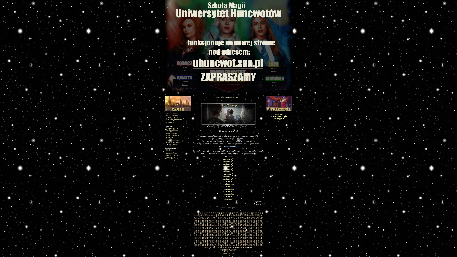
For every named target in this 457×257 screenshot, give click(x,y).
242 (196, 228)
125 (206, 220)
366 (210, 237)
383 (199, 238)
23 (253, 213)
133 (234, 220)
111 (227, 218)
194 (237, 224)
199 (254, 224)
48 (253, 214)
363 (199, 237)
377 (247, 237)
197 (247, 224)
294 (237, 231)
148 (216, 221)
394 (237, 238)
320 (258, 233)
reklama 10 (227, 181)
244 (203, 228)
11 (220, 213)
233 (234, 227)
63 (225, 216)
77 (195, 217)
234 (237, 227)
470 (223, 244)
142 (196, 221)
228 (216, 227)
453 (234, 243)
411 (227, 240)
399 (254, 238)
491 (227, 246)
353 (234, 236)
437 (247, 241)
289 (220, 231)
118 (251, 218)
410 (223, 240)
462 (196, 244)
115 (241, 218)
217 (247, 226)
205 (206, 226)
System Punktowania (172, 135)
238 (251, 227)
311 (227, 233)
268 (216, 230)
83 (211, 217)
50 (258, 214)
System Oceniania (171, 133)
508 (227, 247)
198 (251, 224)
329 (220, 234)
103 (199, 218)
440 (258, 241)
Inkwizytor (169, 150)
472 (230, 244)
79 (200, 217)
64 (228, 216)
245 (206, 228)
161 (261, 221)
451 (227, 243)
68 (239, 216)
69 (242, 216)
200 (258, 224)
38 (225, 214)
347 (213, 236)
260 (258, 228)
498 (251, 246)
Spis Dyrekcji (170, 152)
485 (206, 246)
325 (206, 234)
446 (210, 243)
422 (196, 241)
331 (227, 234)
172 (230, 223)
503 (210, 247)
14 (228, 213)
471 (227, 244)
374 (237, 237)
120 (258, 218)
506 (221, 247)
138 (251, 220)
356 (244, 236)
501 (261, 246)
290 (223, 231)
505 (217, 247)
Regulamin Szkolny (172, 130)
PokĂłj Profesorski (172, 115)
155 (241, 221)
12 (223, 213)
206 (210, 226)
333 (234, 234)
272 (230, 230)
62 (223, 216)
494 (237, 246)
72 (250, 216)
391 (227, 238)
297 (247, 231)
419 (254, 240)
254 (237, 228)
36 (220, 214)
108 (216, 218)
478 (251, 244)
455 (241, 243)
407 (213, 240)
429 (220, 241)
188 (216, 224)
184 (203, 224)
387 (213, 238)
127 (213, 220)
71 (247, 216)
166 (210, 223)
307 (213, 233)
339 (254, 234)
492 (230, 246)
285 (206, 231)
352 (230, 236)
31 (206, 214)
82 (208, 217)
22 (250, 213)
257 (247, 228)
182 (196, 224)
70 (245, 216)
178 (251, 223)
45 (245, 214)
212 (230, 226)
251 (227, 228)
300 (258, 231)
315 (241, 233)
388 (216, 238)
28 (198, 214)
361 (261, 236)
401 (261, 238)
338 (251, 234)
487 (213, 246)
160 (258, 221)
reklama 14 (227, 191)
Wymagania (169, 137)
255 (241, 228)
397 (247, 238)
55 (204, 216)
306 (210, 233)
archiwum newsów (238, 247)
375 (241, 237)
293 (234, 231)
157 (247, 221)
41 (234, 214)
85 (217, 217)
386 (210, 238)
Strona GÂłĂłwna (171, 114)
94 (241, 217)
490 (223, 246)
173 (234, 223)
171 (227, 223)
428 (216, 241)
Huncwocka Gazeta (172, 117)
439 (254, 241)
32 (209, 214)
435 (241, 241)
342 (196, 236)
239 (254, 227)
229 (220, 227)
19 (242, 213)
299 (254, 231)
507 (224, 247)
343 (199, 236)
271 (227, 230)
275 (241, 230)
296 (244, 231)
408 (216, 240)
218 (251, 226)
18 (239, 213)
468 (216, 244)
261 (261, 228)
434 (237, 241)
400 (258, 238)
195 (241, 224)
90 (230, 217)
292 (230, 231)
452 (230, 243)
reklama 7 (228, 174)
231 (227, 227)
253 (234, 228)
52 (195, 216)
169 (220, 223)
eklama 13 (228, 189)
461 (261, 243)
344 (203, 236)
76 (261, 216)
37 (223, 214)
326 (210, 234)
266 (210, 230)
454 (237, 243)
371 (227, 237)
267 (213, 230)
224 (203, 227)
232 (230, 227)
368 (216, 237)
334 (237, 234)
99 (255, 217)
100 (258, 217)
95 (244, 217)
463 (199, 244)
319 (254, 233)
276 (244, 230)
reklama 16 (227, 196)
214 (237, 226)
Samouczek (169, 139)
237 (247, 227)
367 (213, 237)
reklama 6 (227, 171)
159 (254, 221)
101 (262, 217)
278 (251, 230)
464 (203, 244)
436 (244, 241)
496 (244, 246)
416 (244, 240)
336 (244, 234)
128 (216, 220)
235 (241, 227)
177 (247, 223)
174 (237, 223)
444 (203, 243)
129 (220, 220)
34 (215, 214)
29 (201, 214)
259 (254, 228)
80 (203, 217)
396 (244, 238)
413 (234, 240)
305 (206, 233)
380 (258, 237)
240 (258, 227)
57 (209, 216)
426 (210, 241)
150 (223, 221)
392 (230, 238)
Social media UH (171, 123)
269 (220, 230)
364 (203, 237)
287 (213, 231)
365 (206, 237)
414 (237, 240)
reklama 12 (227, 186)
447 (213, 243)
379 (254, 237)
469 (220, 244)
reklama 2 (227, 161)
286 (210, 231)
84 (214, 217)
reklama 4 (227, 166)
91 (233, 217)
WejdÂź (279, 120)
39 (228, 214)
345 (206, 236)
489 (220, 246)
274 (237, 230)
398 (251, 238)
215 (241, 226)
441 (261, 241)
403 (199, 240)
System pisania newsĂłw (173, 142)
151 (227, 221)
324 (203, 234)
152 (230, 221)
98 (252, 217)
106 (210, 218)
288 (216, 231)
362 (196, 237)
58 (212, 216)
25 (259, 213)
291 (227, 231)
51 (261, 214)
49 (256, 214)
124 (203, 220)
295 (241, 231)
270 (223, 230)
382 (196, 238)
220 (258, 226)
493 (234, 246)
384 (203, 238)
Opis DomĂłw (170, 128)
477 (247, 244)
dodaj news (248, 247)
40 (231, 214)
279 (254, 230)
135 (241, 220)
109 (220, 218)
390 (223, 238)
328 (216, 234)
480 (258, 244)
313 (234, 233)
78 (197, 217)
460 (258, 243)
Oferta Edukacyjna (172, 132)
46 (247, 214)
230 (223, 227)
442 (196, 243)
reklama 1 (227, 159)
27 (195, 214)
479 (254, 244)
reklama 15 (227, 194)
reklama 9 (227, 179)
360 (258, 236)
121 (261, 218)
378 (251, 237)
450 (223, 243)
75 (258, 216)
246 (210, 228)
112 (230, 218)
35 (217, 214)
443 (199, 243)
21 (248, 213)
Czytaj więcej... (224, 207)
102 (196, 218)
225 (206, 227)
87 (222, 217)
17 (237, 213)
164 (203, 223)
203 (199, 226)
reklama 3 (227, 164)
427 (213, 241)
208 (216, 226)
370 (223, 237)
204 (203, 226)
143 (199, 221)
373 (234, 237)
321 (261, 233)
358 (251, 236)
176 (244, 223)
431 (227, 241)
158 (251, 221)
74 (256, 216)
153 (234, 221)
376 (244, 237)
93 (238, 217)
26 (261, 213)
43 (239, 214)
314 (237, 233)
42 (236, 214)
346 (210, 236)
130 (223, 220)
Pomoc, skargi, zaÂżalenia (174, 119)
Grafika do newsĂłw (172, 141)
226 (210, 227)
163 (199, 223)
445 (206, 243)
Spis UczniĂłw (170, 157)
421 (261, 240)
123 (199, 220)
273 (234, 230)
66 (234, 216)
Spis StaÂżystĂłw (171, 159)
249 (220, 228)
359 (254, 236)
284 (203, 231)
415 (241, 240)
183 (199, 224)
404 (203, 240)
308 (216, 233)
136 (244, 220)
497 (247, 246)
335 (241, 234)
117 (247, 218)
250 (223, 228)
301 (261, 231)
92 (236, 217)
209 (220, 226)
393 (234, 238)
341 (261, 234)
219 (254, 226)
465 (206, 244)
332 (230, 234)
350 (223, 236)
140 (258, 220)
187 (213, 224)
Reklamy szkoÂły (171, 144)
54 (201, 216)
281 (261, 230)
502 (207, 247)
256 (244, 228)
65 (231, 216)
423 (199, 241)
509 (231, 247)
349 (220, 236)
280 (258, 230)
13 (226, 213)
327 (213, 234)
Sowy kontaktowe (171, 121)
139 (254, 220)
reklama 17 (228, 199)
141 (261, 220)
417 (247, 240)
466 (210, 244)
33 (212, 214)
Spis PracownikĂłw (172, 155)
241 (261, 227)
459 (254, 243)
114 (237, 218)
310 (223, 233)
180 (258, 223)
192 (230, 224)
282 (196, 231)
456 (244, 243)
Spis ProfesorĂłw (171, 153)
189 (220, 224)
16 (234, 213)
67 (236, 216)
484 (203, 246)
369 (220, 237)
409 (220, 240)
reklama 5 (227, 169)
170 (223, 223)
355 (241, 236)
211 (227, 226)
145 (206, 221)
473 (234, 244)
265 (206, 230)
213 (234, 226)
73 (253, 216)
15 (231, 213)
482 (196, 246)
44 (242, 214)
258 (251, 228)
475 (241, 244)
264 (203, 230)
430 (223, 241)
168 (216, 223)
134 (237, 220)
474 (237, 244)
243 (199, 228)
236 (244, 227)
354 (237, 236)
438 (251, 241)
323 (199, 234)
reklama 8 (227, 176)
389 (220, 238)
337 (247, 234)
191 (227, 224)
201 (261, 224)
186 (210, 224)
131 (227, 220)
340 (258, 234)
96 (247, 217)
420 (258, 240)
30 (204, 214)
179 (254, 223)
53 (198, 216)
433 (234, 241)
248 (216, 228)
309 (220, 233)
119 (254, 218)
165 (206, 223)
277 (247, 230)
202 (196, 226)
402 (196, 240)
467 (213, 244)
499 (254, 246)
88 (225, 217)
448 (216, 243)
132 (230, 220)
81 (206, 217)
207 (213, 226)
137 (247, 220)
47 (250, 214)
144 (203, 221)
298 (251, 231)
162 (196, 223)
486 (210, 246)
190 (223, 224)
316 (244, 233)
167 (213, 223)
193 (234, 224)
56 (206, 216)
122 (196, 220)
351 (227, 236)
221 (261, 226)
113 (234, 218)
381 (261, 237)
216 (244, 226)
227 (213, 227)
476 (244, 244)
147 (213, 221)
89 (227, 217)
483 (199, 246)
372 (230, 237)
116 (244, 218)
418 (251, 240)
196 (244, 224)
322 (196, 234)
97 (249, 217)
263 (199, 230)
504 (214, 247)
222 (196, 227)
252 (230, 228)
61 (220, 216)
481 (261, 244)
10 (218, 213)
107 (213, 218)
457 (247, 243)
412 (230, 240)
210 (223, 226)
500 (258, 246)
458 (251, 243)
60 (217, 216)
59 (215, 216)
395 (241, 238)
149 (220, 221)
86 (219, 217)
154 (237, 221)
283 (199, 231)
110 (223, 218)
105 (206, 218)
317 (247, 233)
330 (223, 234)
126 (210, 220)
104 (203, 218)
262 (196, 230)
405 (206, 240)
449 (220, 243)
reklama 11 (227, 184)
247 (213, 228)
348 (216, 236)
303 (199, 233)
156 (244, 221)
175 (241, 223)
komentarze (232, 207)
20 (245, 213)
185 (206, 224)
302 (196, 233)
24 (256, 213)
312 (230, 233)
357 (247, 236)
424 (203, 241)
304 (203, 233)
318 (251, 233)
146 (210, 221)
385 (206, 238)
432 (230, 241)
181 (261, 223)
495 (241, 246)
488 (216, 246)
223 (199, 227)
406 (210, 240)
